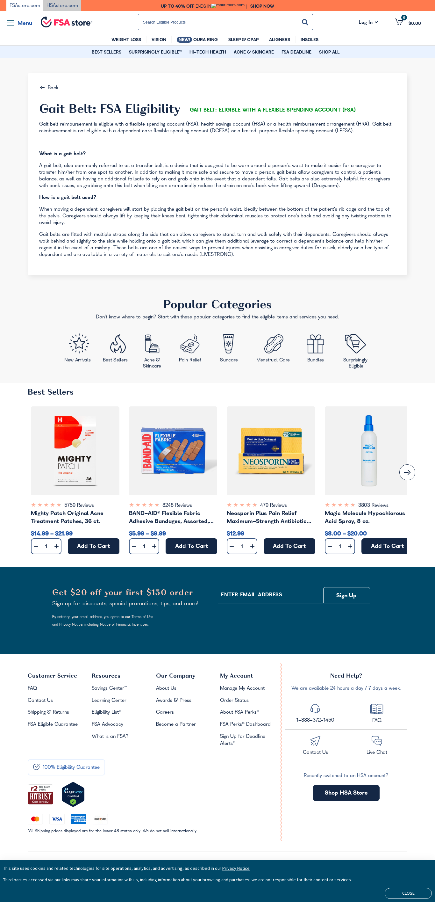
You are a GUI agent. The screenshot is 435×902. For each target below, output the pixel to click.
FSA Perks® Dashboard (245, 724)
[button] (408, 22)
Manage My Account (242, 688)
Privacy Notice (236, 868)
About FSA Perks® (239, 712)
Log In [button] (368, 22)
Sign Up (346, 596)
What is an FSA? (110, 736)
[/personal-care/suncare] (228, 350)
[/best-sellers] (115, 350)
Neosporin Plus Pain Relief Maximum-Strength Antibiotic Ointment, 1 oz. (267, 519)
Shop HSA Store (346, 793)
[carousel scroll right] (407, 472)
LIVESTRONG (216, 255)
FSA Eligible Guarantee (53, 724)
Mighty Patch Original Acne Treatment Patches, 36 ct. (67, 518)
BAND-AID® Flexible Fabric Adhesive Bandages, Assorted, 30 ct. (169, 519)
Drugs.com (325, 186)
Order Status (234, 700)
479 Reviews (273, 505)
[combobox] (225, 22)
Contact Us (40, 700)
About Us (166, 688)
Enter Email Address (251, 595)
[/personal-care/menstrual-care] (273, 349)
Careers (165, 712)
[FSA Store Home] (66, 22)
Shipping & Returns (48, 712)
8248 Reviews (177, 505)
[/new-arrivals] (78, 349)
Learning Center (109, 700)
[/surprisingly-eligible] (356, 350)
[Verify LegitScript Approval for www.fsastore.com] (73, 794)
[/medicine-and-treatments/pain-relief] (194, 349)
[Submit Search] (305, 22)
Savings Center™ (109, 688)
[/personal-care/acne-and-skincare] (154, 352)
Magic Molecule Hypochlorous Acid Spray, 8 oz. (365, 518)
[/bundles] (317, 349)
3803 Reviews (373, 505)
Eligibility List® (106, 712)
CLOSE (408, 893)
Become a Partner (176, 724)
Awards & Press (173, 700)
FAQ (32, 688)
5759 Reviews (79, 505)
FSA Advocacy (107, 724)
